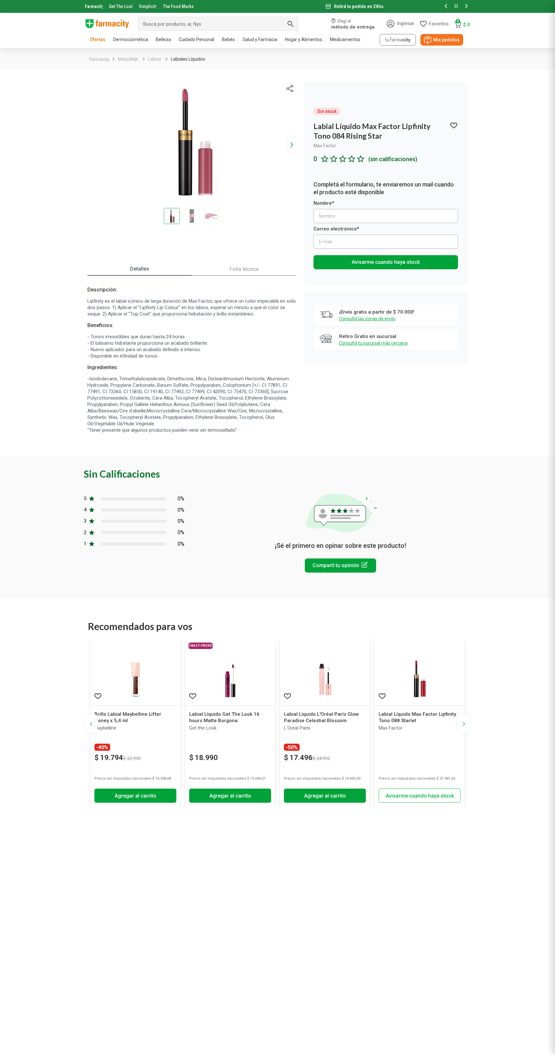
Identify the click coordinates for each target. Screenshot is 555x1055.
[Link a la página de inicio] (99, 59)
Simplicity (148, 6)
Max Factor (324, 145)
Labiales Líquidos (188, 59)
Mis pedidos (446, 39)
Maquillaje (128, 59)
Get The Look (120, 6)
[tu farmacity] (397, 40)
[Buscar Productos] (290, 23)
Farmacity (93, 6)
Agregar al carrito (135, 796)
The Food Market (178, 6)
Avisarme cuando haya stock (386, 262)
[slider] (277, 6)
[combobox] (218, 24)
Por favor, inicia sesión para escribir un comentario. (340, 565)
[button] (446, 6)
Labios (154, 59)
